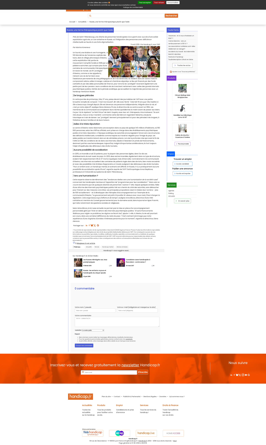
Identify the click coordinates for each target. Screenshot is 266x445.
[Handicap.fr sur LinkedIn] (231, 375)
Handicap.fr (143, 441)
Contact (117, 396)
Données (162, 396)
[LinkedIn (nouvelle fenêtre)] (86, 226)
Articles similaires (122, 247)
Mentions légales (150, 396)
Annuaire (171, 196)
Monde (97, 247)
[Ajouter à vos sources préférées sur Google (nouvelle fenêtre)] (98, 226)
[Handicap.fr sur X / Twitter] (240, 375)
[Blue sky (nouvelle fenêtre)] (92, 226)
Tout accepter (145, 2)
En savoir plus (183, 201)
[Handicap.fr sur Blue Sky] (237, 375)
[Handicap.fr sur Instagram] (243, 375)
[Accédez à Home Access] (173, 433)
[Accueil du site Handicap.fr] (80, 397)
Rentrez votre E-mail (72, 372)
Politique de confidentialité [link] (133, 7)
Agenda (171, 191)
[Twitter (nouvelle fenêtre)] (95, 226)
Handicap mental (107, 247)
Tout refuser (159, 2)
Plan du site (106, 396)
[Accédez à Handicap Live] (146, 433)
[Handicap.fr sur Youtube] (246, 375)
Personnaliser (173, 2)
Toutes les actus (183, 65)
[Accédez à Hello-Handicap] (92, 433)
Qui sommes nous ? (176, 396)
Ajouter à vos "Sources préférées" (183, 72)
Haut (175, 441)
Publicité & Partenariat (132, 396)
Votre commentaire (83, 315)
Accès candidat (182, 164)
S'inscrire (143, 372)
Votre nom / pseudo (83, 307)
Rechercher (171, 15)
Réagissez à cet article (86, 243)
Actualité (89, 247)
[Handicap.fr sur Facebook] (234, 375)
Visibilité (78, 330)
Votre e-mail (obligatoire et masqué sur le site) (136, 307)
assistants (129, 339)
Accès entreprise (183, 173)
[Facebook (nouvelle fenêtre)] (89, 226)
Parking (171, 193)
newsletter (130, 365)
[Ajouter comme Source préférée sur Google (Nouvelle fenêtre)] (249, 375)
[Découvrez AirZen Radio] (119, 433)
